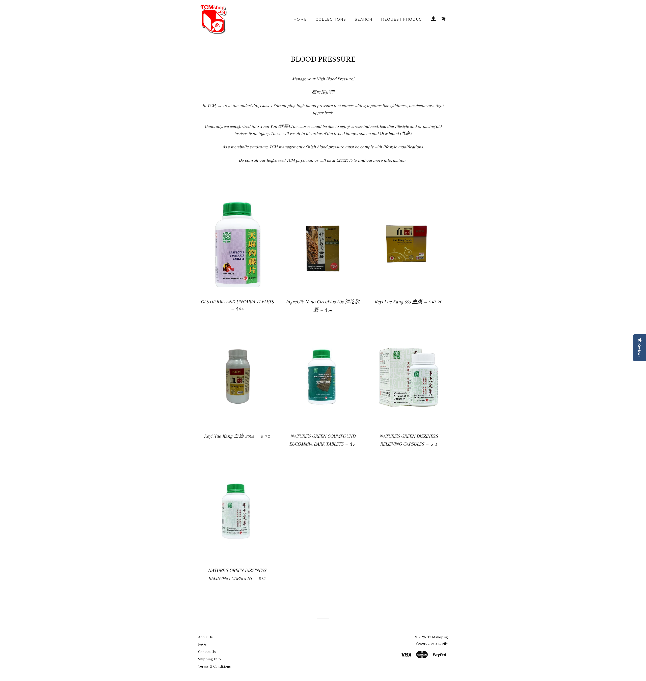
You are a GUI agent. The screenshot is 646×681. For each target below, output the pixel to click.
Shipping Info (209, 659)
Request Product (402, 19)
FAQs (202, 644)
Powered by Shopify (432, 643)
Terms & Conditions (214, 666)
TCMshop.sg (437, 637)
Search (363, 19)
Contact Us (207, 651)
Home (300, 19)
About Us (205, 637)
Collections (330, 19)
